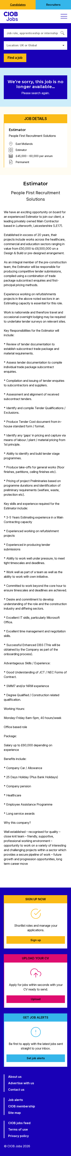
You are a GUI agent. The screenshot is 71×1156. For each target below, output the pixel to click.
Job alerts (15, 1100)
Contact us (16, 1089)
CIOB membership (21, 1106)
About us (15, 1077)
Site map (14, 1113)
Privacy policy (18, 1136)
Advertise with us (21, 1083)
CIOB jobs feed (19, 1123)
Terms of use (18, 1129)
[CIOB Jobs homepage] (11, 16)
